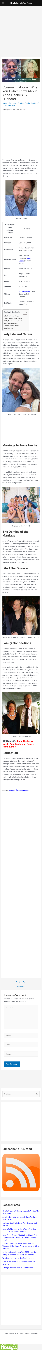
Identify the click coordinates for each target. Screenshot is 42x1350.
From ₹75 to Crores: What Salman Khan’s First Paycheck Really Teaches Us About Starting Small (19, 1237)
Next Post (21, 986)
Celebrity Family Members (27, 103)
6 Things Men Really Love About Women (17, 1268)
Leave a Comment (9, 103)
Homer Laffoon (24, 291)
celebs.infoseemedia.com (19, 790)
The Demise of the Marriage (14, 321)
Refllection (8, 328)
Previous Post (21, 982)
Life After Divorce (11, 323)
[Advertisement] (21, 34)
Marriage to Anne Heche (13, 318)
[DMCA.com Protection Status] (9, 1347)
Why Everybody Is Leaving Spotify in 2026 (18, 1258)
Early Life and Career (12, 316)
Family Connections (12, 326)
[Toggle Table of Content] (23, 313)
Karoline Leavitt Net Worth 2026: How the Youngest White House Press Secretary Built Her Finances (20, 1246)
